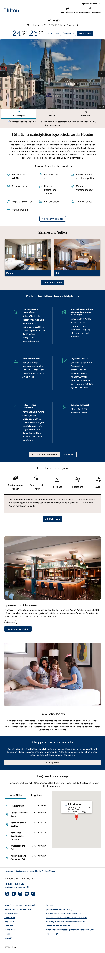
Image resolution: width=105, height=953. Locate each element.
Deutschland (21, 871)
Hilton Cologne (50, 871)
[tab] (18, 114)
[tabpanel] (52, 123)
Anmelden (96, 12)
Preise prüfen (86, 33)
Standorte (8, 871)
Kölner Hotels (35, 871)
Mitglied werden (83, 12)
